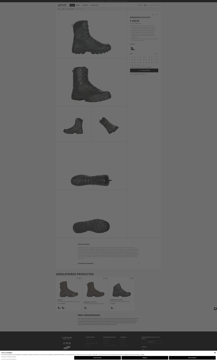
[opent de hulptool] (215, 308)
